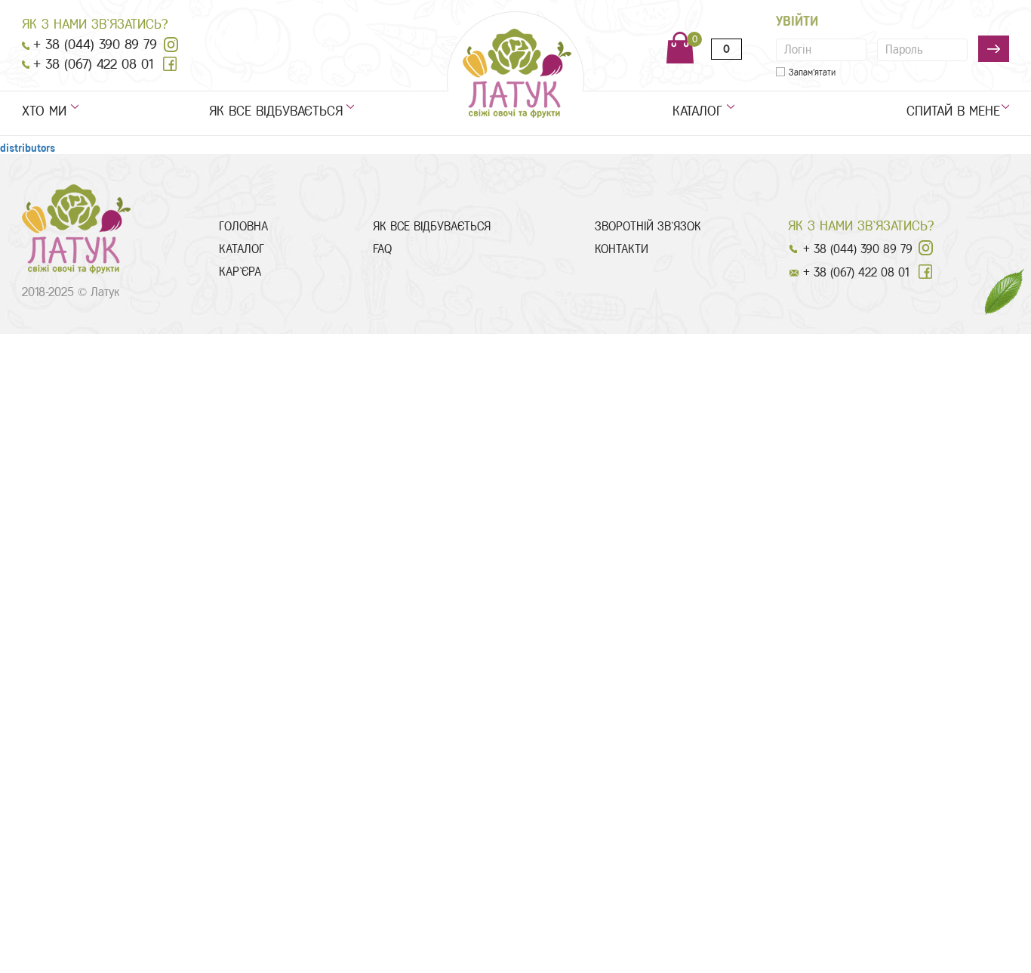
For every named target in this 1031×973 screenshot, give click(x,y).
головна (243, 226)
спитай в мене (957, 111)
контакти (621, 248)
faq (382, 248)
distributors (27, 148)
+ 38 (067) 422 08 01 (93, 64)
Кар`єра (240, 271)
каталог (697, 111)
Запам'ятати (812, 72)
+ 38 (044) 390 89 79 (95, 44)
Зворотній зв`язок (648, 226)
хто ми (44, 111)
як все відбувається (276, 111)
